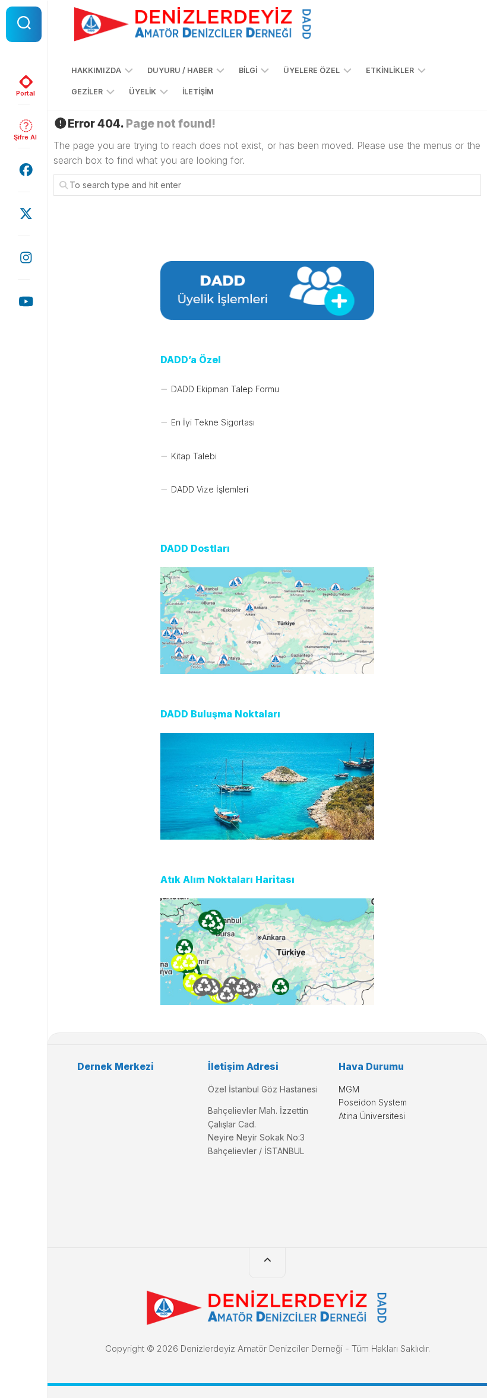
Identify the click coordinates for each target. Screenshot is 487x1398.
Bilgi (248, 70)
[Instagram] (24, 257)
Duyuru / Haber (180, 70)
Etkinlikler (390, 70)
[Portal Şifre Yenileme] (24, 125)
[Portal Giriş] (24, 81)
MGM (349, 1089)
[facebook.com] (24, 169)
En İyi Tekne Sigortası (213, 422)
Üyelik (142, 91)
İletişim (198, 91)
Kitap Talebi (194, 456)
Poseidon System (373, 1102)
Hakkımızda (96, 70)
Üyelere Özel (311, 70)
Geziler (87, 91)
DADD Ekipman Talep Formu (225, 389)
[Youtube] (24, 301)
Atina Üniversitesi (372, 1116)
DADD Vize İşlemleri (209, 489)
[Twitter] (24, 213)
